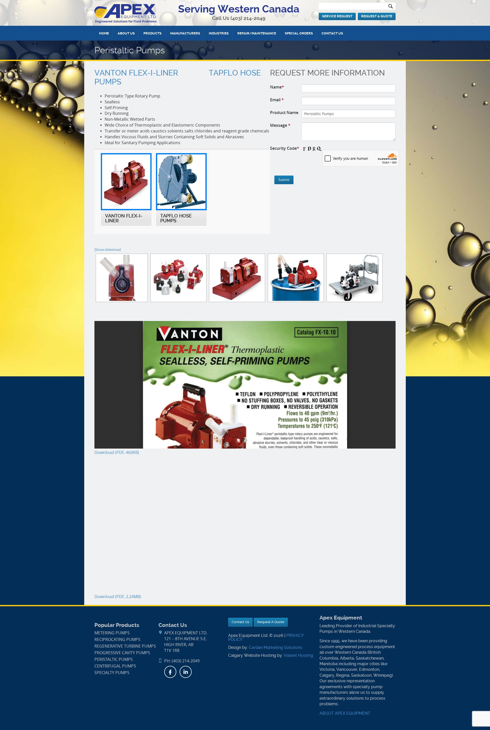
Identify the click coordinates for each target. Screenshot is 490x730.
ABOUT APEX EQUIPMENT (345, 713)
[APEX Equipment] (125, 13)
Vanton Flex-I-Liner (136, 73)
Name (277, 87)
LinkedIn (185, 672)
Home (104, 33)
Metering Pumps (112, 632)
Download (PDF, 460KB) (116, 452)
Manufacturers (185, 33)
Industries (219, 33)
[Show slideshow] (107, 250)
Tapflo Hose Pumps (176, 218)
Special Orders (299, 33)
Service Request (337, 16)
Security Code (284, 148)
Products (152, 33)
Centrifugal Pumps (115, 666)
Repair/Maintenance (256, 33)
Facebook (170, 672)
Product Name (284, 112)
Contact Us (332, 33)
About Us (126, 33)
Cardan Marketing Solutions (275, 647)
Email (277, 100)
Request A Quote (376, 16)
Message (280, 125)
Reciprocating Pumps (117, 639)
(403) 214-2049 (247, 18)
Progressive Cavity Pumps (122, 652)
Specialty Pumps (111, 672)
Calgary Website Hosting (252, 655)
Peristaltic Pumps (113, 659)
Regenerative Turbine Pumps (125, 646)
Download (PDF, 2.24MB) (117, 596)
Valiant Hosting (298, 655)
